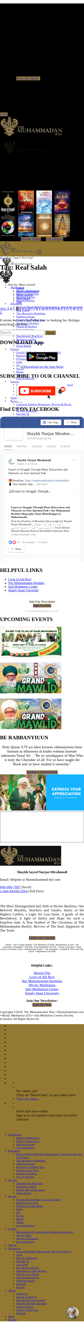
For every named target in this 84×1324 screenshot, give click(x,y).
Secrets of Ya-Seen (27, 1170)
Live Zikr (22, 1264)
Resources (17, 401)
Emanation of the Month (31, 1270)
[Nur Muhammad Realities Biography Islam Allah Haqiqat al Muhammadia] (42, 146)
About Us (22, 1293)
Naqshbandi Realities (29, 336)
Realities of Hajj (26, 1186)
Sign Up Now (42, 605)
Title (19, 302)
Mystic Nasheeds (26, 1257)
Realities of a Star (27, 1202)
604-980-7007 (10, 887)
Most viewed (24, 295)
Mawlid (21, 1313)
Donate (12, 1319)
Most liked (23, 298)
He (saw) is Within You (30, 1167)
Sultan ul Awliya (26, 1296)
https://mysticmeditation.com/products (47, 480)
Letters (15, 381)
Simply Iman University (23, 590)
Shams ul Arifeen (26, 326)
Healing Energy (25, 1144)
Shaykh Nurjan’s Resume (31, 1303)
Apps (19, 1254)
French (20, 1287)
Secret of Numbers (27, 1238)
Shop (11, 1316)
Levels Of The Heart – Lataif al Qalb (38, 1199)
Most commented (27, 291)
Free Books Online (27, 1267)
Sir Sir (20, 368)
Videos (15, 397)
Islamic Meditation (28, 1137)
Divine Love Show (27, 1274)
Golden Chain (24, 1306)
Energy (15, 349)
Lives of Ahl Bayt (19, 579)
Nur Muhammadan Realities (26, 583)
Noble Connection (27, 1141)
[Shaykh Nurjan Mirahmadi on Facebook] (13, 431)
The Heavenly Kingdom (30, 313)
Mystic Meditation (42, 985)
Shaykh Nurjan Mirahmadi (50, 433)
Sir (18, 365)
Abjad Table (23, 1235)
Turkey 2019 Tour (27, 1309)
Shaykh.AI (22, 413)
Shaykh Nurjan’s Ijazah (30, 1300)
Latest (20, 288)
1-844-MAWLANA (14, 891)
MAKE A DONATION (42, 772)
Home (3, 257)
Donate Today (31, 239)
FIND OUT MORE (42, 938)
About (12, 1290)
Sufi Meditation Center (23, 586)
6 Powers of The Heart (29, 1206)
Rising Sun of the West (30, 1189)
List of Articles (25, 300)
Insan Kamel (23, 345)
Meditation (15, 1134)
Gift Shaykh (54, 239)
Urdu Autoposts (25, 1280)
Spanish (21, 1283)
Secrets (12, 1180)
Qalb (19, 362)
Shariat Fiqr (42, 973)
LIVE (4, 114)
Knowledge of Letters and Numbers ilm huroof (44, 1232)
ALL (3, 309)
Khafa (19, 371)
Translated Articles (27, 1277)
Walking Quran (25, 316)
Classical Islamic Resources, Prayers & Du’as (43, 404)
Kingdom (16, 303)
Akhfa (20, 1222)
